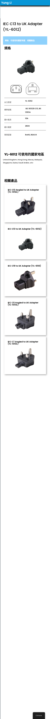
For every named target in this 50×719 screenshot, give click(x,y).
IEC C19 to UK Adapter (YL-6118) (24, 266)
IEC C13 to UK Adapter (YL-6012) (25, 229)
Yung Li (6, 3)
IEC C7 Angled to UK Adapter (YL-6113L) (23, 343)
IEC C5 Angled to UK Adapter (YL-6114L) (23, 304)
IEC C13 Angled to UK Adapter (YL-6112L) (23, 191)
